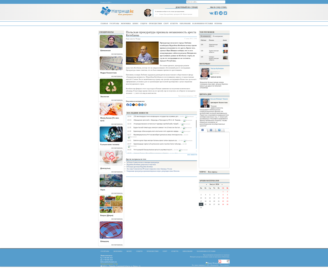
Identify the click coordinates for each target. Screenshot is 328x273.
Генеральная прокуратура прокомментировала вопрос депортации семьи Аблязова (153, 171)
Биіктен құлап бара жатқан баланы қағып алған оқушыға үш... (156, 140)
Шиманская (105, 50)
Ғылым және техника (109, 144)
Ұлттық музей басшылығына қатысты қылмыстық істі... (153, 150)
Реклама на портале (107, 264)
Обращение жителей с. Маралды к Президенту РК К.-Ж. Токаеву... (157, 120)
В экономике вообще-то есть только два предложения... (170, 11)
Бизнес (136, 23)
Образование (185, 23)
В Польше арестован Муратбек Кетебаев (140, 167)
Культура (174, 23)
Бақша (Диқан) (106, 215)
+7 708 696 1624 (107, 258)
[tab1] (202, 130)
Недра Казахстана (108, 73)
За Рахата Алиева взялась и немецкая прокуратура (143, 162)
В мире (138, 39)
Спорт (166, 23)
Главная (104, 23)
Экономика (126, 23)
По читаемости (205, 36)
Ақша (102, 190)
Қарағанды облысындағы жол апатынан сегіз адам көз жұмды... (157, 131)
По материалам (218, 36)
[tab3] (219, 130)
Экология (104, 97)
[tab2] (211, 130)
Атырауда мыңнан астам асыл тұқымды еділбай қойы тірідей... (157, 124)
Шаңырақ (104, 241)
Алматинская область (213, 45)
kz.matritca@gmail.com (109, 262)
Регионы (218, 23)
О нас (116, 264)
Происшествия (155, 23)
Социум (143, 23)
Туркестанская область (214, 51)
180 (202, 57)
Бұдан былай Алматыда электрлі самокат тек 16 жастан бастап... (157, 127)
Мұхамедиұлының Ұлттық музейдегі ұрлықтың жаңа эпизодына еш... (158, 135)
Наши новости (130, 39)
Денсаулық (105, 168)
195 (202, 50)
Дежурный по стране (187, 7)
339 (202, 44)
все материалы (117, 54)
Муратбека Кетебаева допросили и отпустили (141, 164)
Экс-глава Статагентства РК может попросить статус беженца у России (149, 169)
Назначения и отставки (202, 23)
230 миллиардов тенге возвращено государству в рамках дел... (156, 116)
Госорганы (114, 23)
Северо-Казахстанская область (214, 58)
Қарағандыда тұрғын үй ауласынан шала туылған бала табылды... (158, 144)
